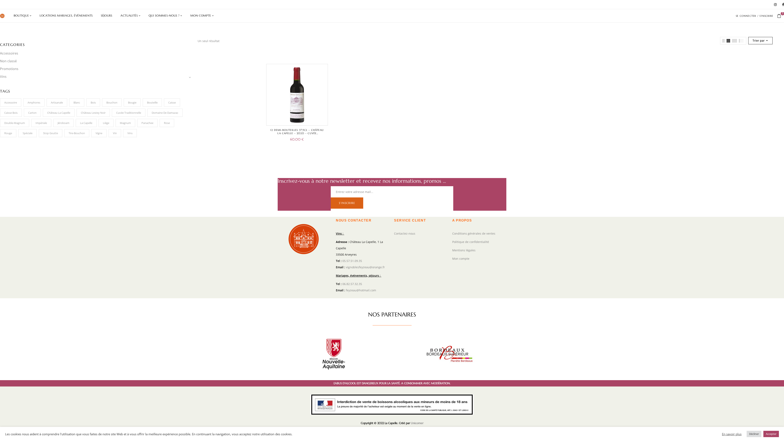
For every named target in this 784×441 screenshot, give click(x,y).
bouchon (111, 102)
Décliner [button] (754, 434)
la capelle (86, 123)
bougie (132, 102)
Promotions (9, 69)
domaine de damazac (165, 113)
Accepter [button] (771, 434)
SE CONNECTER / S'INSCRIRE (754, 15)
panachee (147, 123)
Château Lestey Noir (93, 113)
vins (130, 133)
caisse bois (11, 113)
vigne (99, 133)
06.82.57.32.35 (352, 284)
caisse (172, 102)
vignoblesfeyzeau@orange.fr (365, 267)
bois (93, 102)
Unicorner (417, 423)
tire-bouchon (77, 133)
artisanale (57, 102)
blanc (77, 102)
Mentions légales (464, 250)
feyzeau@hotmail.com (361, 290)
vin (115, 133)
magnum (125, 123)
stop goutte (50, 133)
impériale (41, 123)
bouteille (152, 102)
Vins (3, 76)
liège (106, 123)
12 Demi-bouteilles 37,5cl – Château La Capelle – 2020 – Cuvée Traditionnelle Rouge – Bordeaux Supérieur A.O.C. (297, 134)
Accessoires (9, 53)
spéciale (27, 133)
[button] (780, 16)
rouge (8, 133)
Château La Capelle (58, 113)
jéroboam (63, 123)
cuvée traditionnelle (128, 113)
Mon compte (460, 259)
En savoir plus (732, 434)
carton (32, 113)
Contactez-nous (404, 233)
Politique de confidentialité (470, 242)
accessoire (10, 102)
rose (167, 123)
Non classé (8, 61)
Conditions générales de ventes (473, 233)
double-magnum (14, 123)
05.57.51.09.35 (352, 261)
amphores (34, 102)
